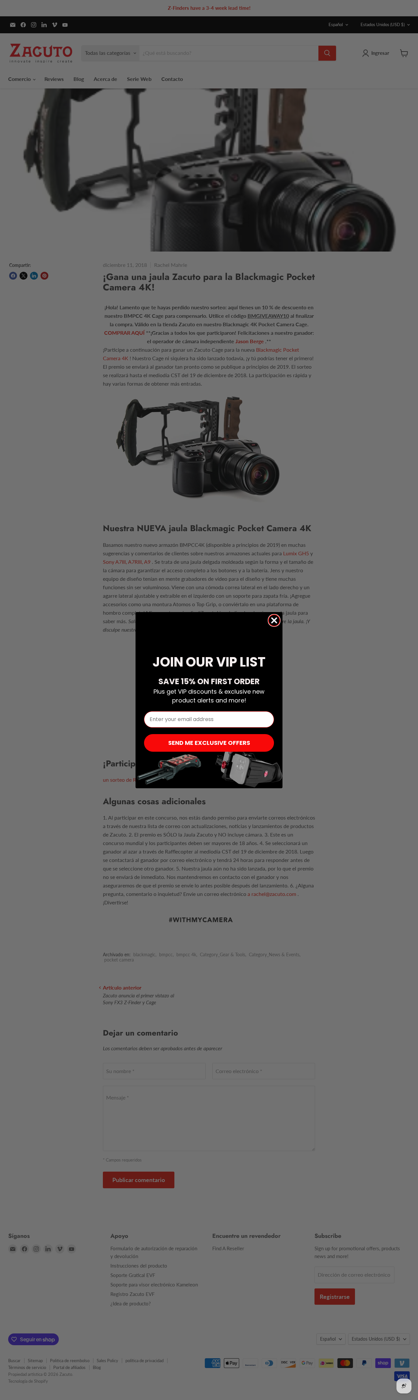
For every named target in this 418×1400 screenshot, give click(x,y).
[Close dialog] (274, 620)
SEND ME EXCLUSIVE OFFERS (209, 743)
